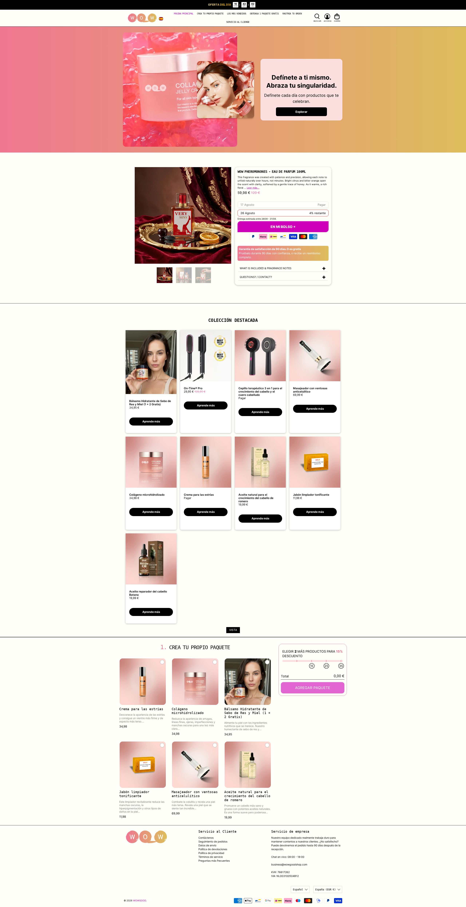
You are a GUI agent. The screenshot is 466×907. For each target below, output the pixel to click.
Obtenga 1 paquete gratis (264, 13)
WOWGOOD (139, 900)
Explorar (301, 112)
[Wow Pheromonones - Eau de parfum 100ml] (183, 215)
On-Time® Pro (193, 388)
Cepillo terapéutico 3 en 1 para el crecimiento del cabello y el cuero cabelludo (260, 392)
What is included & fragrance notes (265, 268)
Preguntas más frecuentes (214, 860)
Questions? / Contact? (256, 276)
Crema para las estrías (199, 494)
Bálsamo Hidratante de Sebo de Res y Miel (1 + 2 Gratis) (150, 402)
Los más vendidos (236, 13)
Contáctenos (206, 837)
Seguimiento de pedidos (212, 841)
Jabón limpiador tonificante (311, 494)
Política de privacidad (211, 853)
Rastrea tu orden (292, 13)
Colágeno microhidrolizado (147, 494)
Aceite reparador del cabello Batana (148, 593)
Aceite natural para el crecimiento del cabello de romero (255, 498)
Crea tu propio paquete (210, 13)
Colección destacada (233, 320)
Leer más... (253, 187)
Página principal (183, 13)
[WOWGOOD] (142, 18)
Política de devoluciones (212, 849)
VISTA (233, 630)
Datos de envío (207, 845)
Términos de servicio (210, 856)
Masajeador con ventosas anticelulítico (310, 390)
